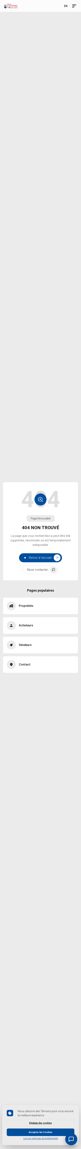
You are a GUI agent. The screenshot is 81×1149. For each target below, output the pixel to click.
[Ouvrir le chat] (71, 1139)
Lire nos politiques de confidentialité (40, 1138)
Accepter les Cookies (40, 1132)
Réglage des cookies (40, 1123)
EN (65, 6)
